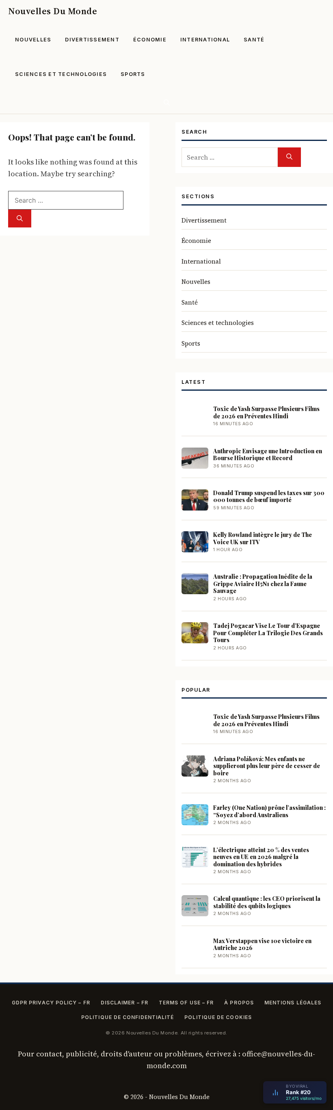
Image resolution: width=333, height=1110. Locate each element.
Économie (149, 40)
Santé (254, 40)
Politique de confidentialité (127, 1017)
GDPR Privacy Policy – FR (51, 1003)
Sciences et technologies (61, 74)
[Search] (19, 219)
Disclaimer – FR (124, 1003)
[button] (167, 102)
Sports (133, 74)
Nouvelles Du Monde (52, 11)
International (205, 40)
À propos (239, 1003)
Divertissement (92, 40)
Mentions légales (292, 1003)
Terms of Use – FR (186, 1003)
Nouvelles (33, 40)
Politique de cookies (218, 1017)
